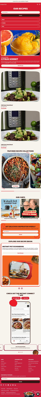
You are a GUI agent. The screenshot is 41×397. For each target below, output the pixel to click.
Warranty (16, 368)
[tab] (18, 352)
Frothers (2, 368)
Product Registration (18, 363)
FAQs (16, 364)
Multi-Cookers (3, 363)
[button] (37, 4)
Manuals (16, 361)
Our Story (30, 368)
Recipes (29, 364)
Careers (29, 371)
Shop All (2, 361)
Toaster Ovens (3, 366)
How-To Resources (18, 366)
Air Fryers (3, 364)
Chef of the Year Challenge (33, 363)
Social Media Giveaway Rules (33, 361)
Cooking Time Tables (32, 366)
